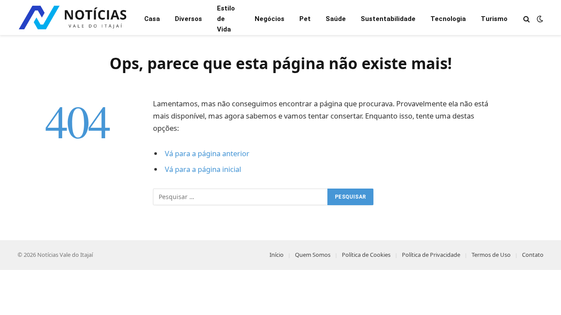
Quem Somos (312, 255)
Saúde (336, 19)
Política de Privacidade (431, 255)
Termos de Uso (491, 255)
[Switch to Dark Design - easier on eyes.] (539, 18)
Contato (532, 255)
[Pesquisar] (527, 18)
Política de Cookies (366, 255)
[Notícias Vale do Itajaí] (74, 18)
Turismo (494, 19)
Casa (152, 19)
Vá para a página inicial (203, 169)
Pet (305, 19)
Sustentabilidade (388, 19)
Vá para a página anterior (207, 153)
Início (277, 255)
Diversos (188, 19)
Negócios (269, 19)
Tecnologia (448, 19)
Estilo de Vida (226, 18)
